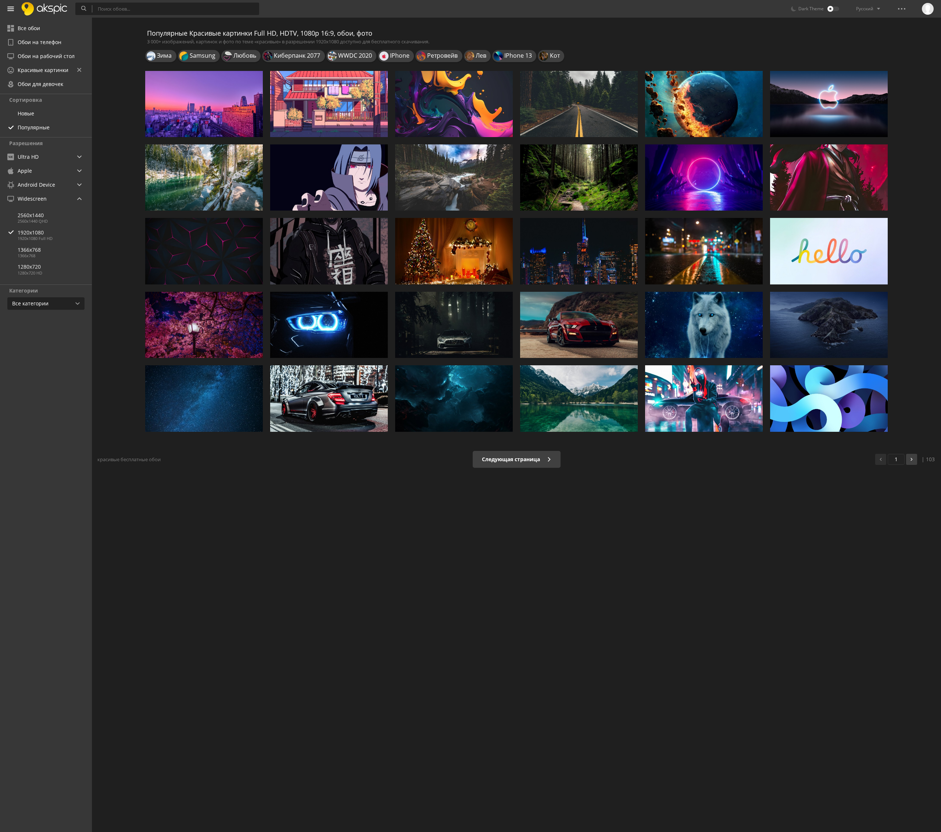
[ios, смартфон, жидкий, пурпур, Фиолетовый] (454, 104)
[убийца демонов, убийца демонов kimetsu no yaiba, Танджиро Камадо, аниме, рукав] (829, 177)
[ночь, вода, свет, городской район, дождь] (704, 251)
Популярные (34, 127)
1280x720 (29, 266)
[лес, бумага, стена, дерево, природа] (579, 177)
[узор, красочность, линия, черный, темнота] (204, 251)
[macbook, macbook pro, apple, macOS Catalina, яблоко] (829, 325)
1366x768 (29, 249)
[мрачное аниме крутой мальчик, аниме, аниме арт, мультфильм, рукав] (329, 251)
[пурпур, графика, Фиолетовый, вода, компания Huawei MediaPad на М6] (704, 177)
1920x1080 (31, 232)
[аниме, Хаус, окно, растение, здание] (329, 104)
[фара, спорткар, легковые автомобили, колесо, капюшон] (329, 325)
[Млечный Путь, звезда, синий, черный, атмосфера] (204, 398)
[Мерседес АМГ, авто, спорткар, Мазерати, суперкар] (454, 325)
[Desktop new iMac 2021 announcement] (829, 251)
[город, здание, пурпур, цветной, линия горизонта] (204, 104)
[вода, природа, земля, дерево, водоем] (204, 177)
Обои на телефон (39, 42)
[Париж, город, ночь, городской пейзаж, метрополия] (579, 251)
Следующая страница (511, 459)
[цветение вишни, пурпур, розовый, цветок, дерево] (204, 325)
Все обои (29, 28)
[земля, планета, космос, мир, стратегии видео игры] (704, 104)
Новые (26, 113)
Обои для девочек (40, 83)
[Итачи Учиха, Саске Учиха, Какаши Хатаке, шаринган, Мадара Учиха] (329, 177)
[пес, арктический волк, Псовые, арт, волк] (704, 325)
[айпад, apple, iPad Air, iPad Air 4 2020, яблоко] (829, 398)
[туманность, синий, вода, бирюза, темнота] (454, 398)
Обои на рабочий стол (46, 56)
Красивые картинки (43, 70)
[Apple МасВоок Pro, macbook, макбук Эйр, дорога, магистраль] (579, 104)
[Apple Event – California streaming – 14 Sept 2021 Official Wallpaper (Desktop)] (829, 104)
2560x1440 (31, 215)
